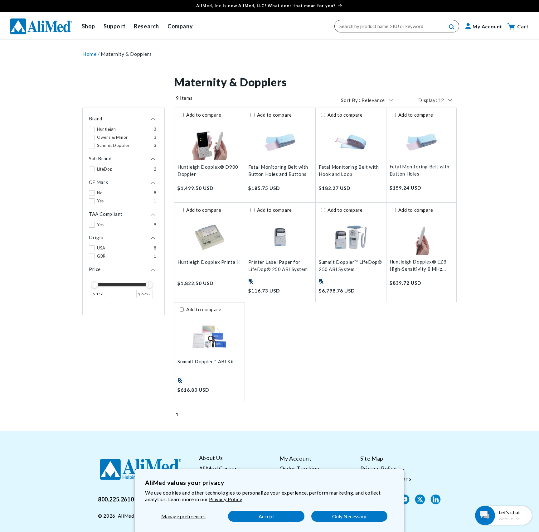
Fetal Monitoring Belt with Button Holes (420, 170)
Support (114, 26)
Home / (91, 54)
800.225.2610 (116, 499)
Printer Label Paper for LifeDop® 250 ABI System (278, 265)
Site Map (371, 458)
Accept (266, 516)
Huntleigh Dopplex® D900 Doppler (207, 170)
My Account (295, 458)
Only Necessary (349, 516)
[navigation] (123, 211)
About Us (211, 458)
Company (180, 26)
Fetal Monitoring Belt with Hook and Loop (349, 170)
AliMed (126, 516)
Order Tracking (299, 468)
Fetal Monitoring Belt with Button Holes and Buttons (278, 170)
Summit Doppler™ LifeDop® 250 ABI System (350, 265)
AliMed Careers (219, 468)
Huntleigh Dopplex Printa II (208, 262)
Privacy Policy (225, 499)
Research (146, 26)
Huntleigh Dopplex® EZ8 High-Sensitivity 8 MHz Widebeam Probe (418, 265)
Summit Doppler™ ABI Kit (205, 361)
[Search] (452, 27)
